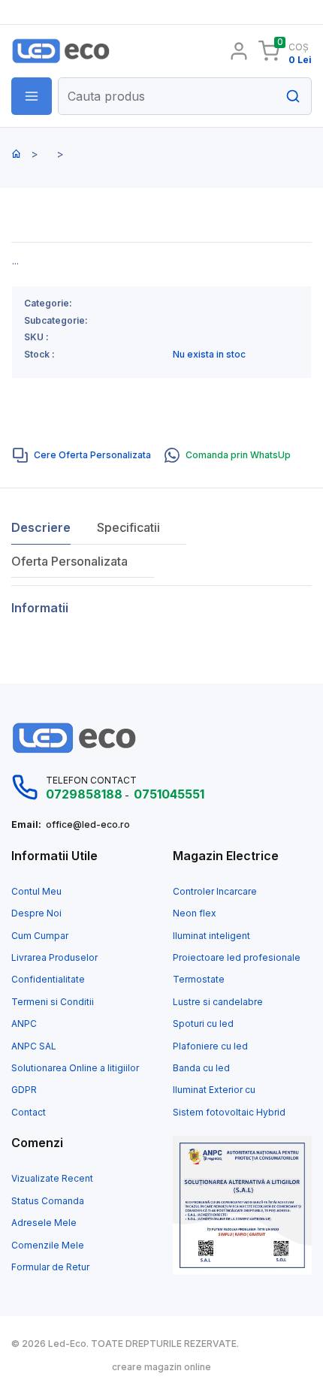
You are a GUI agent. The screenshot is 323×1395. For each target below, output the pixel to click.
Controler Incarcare (215, 891)
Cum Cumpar (39, 936)
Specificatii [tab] (128, 527)
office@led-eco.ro (88, 825)
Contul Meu (36, 891)
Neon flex (194, 913)
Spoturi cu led (203, 1024)
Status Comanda (47, 1201)
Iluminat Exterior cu (214, 1090)
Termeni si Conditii (52, 1002)
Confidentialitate (48, 979)
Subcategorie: (56, 321)
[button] (31, 96)
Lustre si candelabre (218, 1002)
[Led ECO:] (80, 51)
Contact (28, 1112)
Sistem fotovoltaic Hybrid (229, 1112)
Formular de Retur (50, 1267)
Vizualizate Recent (52, 1178)
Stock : (39, 354)
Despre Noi (36, 913)
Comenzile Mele (47, 1245)
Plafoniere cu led (210, 1046)
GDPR (24, 1090)
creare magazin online (161, 1367)
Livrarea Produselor (54, 958)
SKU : (36, 337)
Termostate (199, 979)
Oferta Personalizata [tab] (69, 561)
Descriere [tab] (41, 527)
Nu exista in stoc (209, 354)
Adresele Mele (44, 1223)
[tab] (82, 455)
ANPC (24, 1024)
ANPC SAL (33, 1046)
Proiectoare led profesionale (236, 958)
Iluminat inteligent (211, 936)
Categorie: (48, 303)
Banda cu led (201, 1068)
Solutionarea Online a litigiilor (75, 1068)
